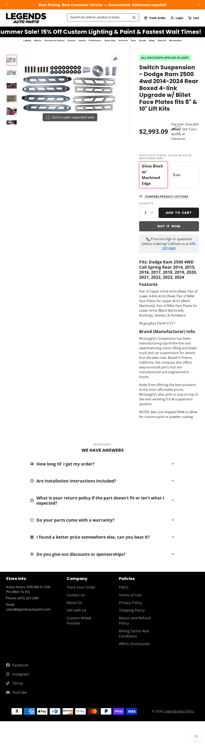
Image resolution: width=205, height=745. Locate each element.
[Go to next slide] (199, 5)
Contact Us (76, 595)
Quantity (146, 203)
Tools (133, 40)
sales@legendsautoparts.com (28, 609)
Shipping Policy (132, 610)
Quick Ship (110, 40)
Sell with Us (76, 610)
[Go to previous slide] (6, 5)
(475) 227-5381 (28, 598)
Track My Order (155, 18)
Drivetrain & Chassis (54, 40)
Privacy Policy (130, 602)
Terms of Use (130, 595)
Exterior (71, 40)
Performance (95, 40)
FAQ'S (124, 587)
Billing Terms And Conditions (134, 634)
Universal (123, 40)
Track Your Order (81, 587)
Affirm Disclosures (134, 643)
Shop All (162, 40)
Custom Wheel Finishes (79, 621)
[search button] (134, 17)
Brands (142, 40)
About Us (74, 602)
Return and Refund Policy (135, 621)
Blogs (152, 40)
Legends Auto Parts (179, 711)
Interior (82, 40)
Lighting (27, 40)
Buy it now (169, 226)
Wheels (37, 40)
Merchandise (175, 40)
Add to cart (179, 212)
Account (176, 18)
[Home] (26, 18)
